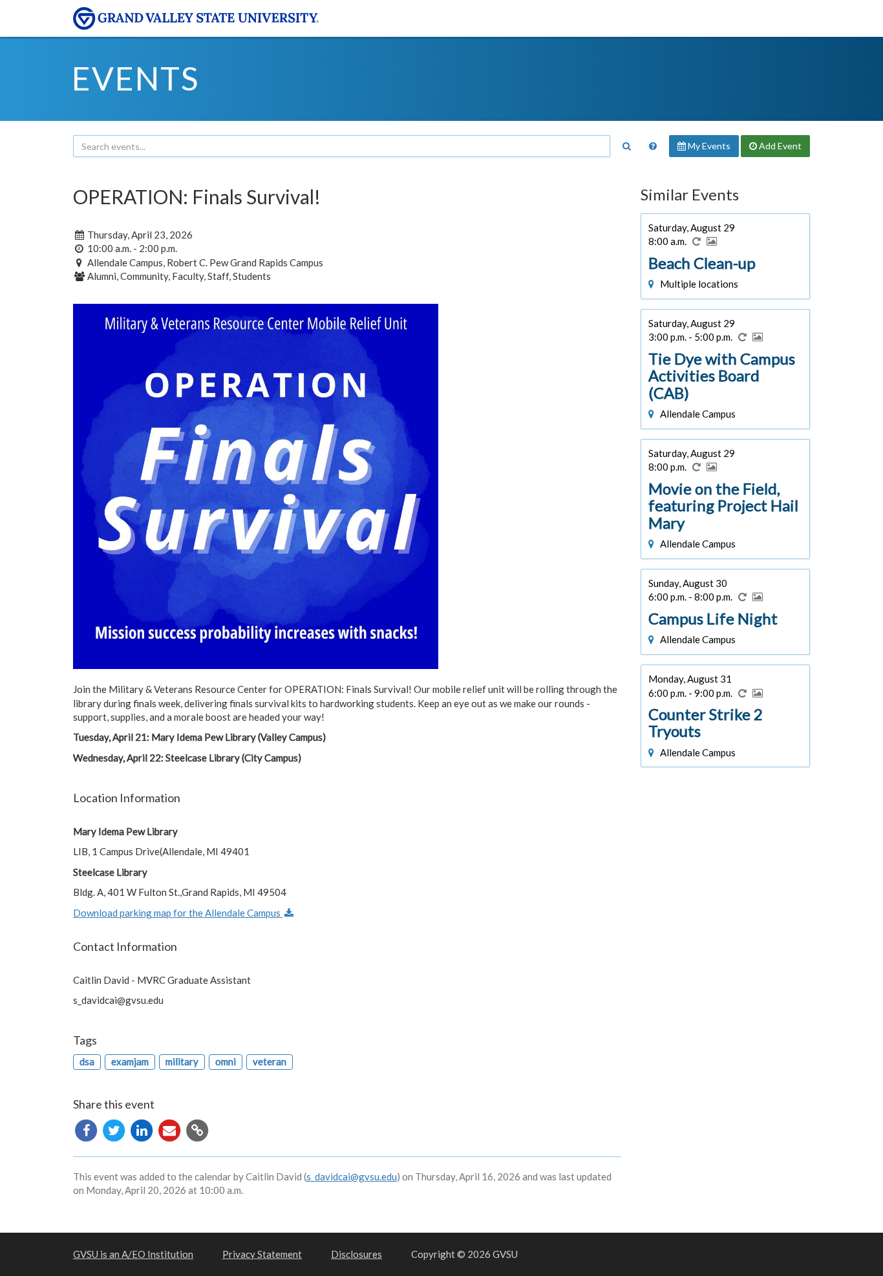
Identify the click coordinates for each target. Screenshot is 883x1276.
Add (779, 145)
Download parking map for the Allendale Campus (177, 913)
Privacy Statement (262, 1254)
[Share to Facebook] (87, 1128)
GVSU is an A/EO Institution (133, 1254)
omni (225, 1061)
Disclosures (356, 1254)
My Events (708, 145)
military (181, 1061)
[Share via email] (170, 1128)
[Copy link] (197, 1128)
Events (135, 78)
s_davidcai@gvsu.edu (351, 1176)
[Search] (626, 146)
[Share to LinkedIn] (142, 1128)
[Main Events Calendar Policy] (653, 146)
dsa (87, 1061)
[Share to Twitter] (115, 1128)
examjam (130, 1061)
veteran (269, 1061)
